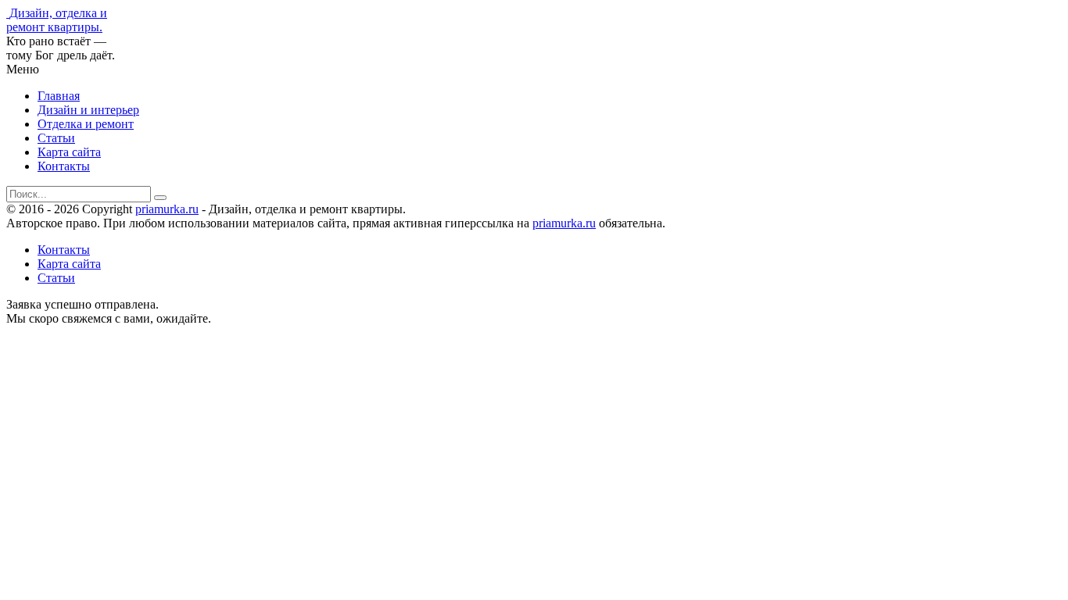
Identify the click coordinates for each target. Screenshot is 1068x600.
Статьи (56, 138)
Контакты (64, 166)
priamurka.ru (167, 209)
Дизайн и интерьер (88, 109)
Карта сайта (69, 152)
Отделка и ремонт (86, 123)
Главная (59, 95)
